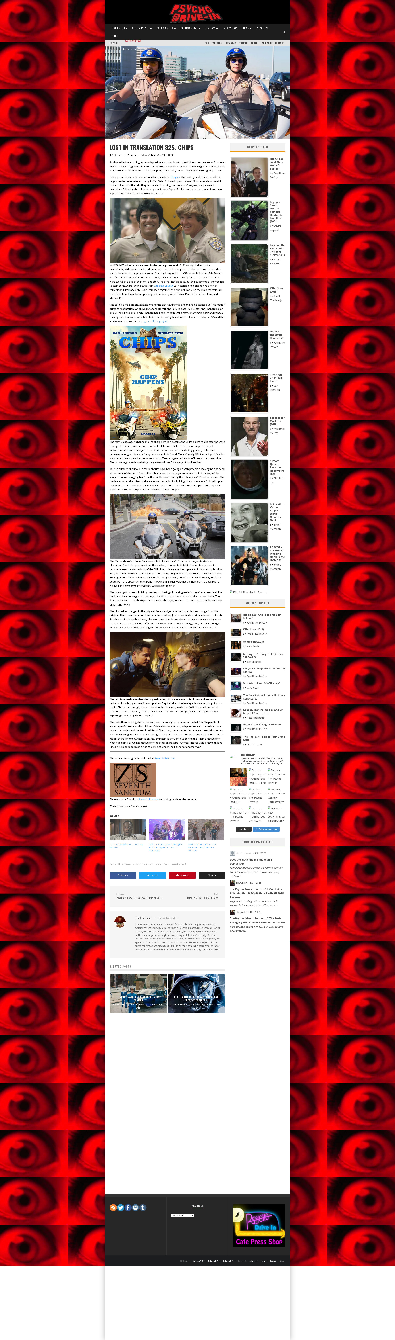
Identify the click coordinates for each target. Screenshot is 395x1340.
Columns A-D (141, 28)
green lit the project (155, 321)
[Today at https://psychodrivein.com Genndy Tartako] (276, 796)
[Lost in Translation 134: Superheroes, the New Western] (206, 829)
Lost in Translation (138, 155)
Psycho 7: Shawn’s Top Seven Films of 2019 (139, 896)
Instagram (230, 43)
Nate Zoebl (252, 646)
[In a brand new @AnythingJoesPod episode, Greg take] (276, 815)
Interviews (230, 28)
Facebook (217, 43)
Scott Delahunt (118, 155)
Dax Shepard (125, 864)
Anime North (185, 945)
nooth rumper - (251, 853)
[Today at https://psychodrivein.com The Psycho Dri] (276, 777)
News (246, 28)
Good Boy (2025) (133, 41)
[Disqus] (167, 1066)
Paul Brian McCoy (256, 622)
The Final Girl (254, 744)
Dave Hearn (253, 687)
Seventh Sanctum (164, 758)
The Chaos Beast (210, 949)
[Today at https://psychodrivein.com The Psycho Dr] (257, 796)
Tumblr (255, 43)
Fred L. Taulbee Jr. (256, 634)
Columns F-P (165, 28)
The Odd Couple (163, 285)
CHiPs (113, 864)
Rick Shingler (253, 661)
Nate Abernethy (255, 717)
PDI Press (118, 28)
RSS (207, 43)
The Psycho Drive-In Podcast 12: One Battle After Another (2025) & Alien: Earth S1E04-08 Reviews (257, 893)
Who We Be (267, 43)
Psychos (262, 28)
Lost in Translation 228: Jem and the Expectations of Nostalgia (166, 847)
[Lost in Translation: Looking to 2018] (128, 829)
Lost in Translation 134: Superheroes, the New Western (202, 847)
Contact (279, 43)
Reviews (210, 28)
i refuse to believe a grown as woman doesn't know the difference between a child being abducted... (256, 872)
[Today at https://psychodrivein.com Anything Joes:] (257, 777)
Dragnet (175, 177)
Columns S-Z (189, 28)
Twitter (243, 43)
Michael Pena (162, 864)
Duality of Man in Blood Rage (202, 896)
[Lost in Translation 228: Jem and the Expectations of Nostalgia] (167, 829)
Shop (115, 36)
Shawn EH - (248, 882)
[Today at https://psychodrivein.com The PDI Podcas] (238, 777)
